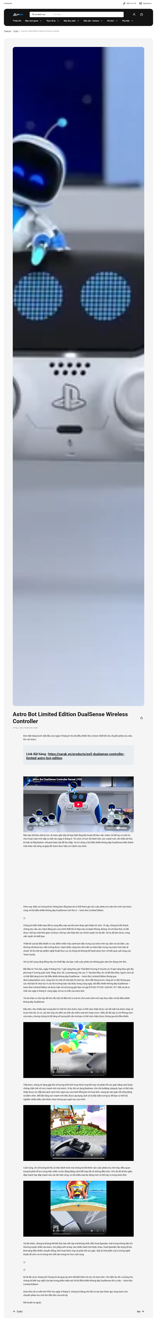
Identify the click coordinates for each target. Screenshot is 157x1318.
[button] (141, 14)
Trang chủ (7, 31)
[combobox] (87, 14)
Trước (20, 1311)
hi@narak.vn (147, 3)
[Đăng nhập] (134, 14)
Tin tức (15, 31)
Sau (138, 1311)
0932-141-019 (131, 3)
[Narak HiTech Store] (18, 14)
